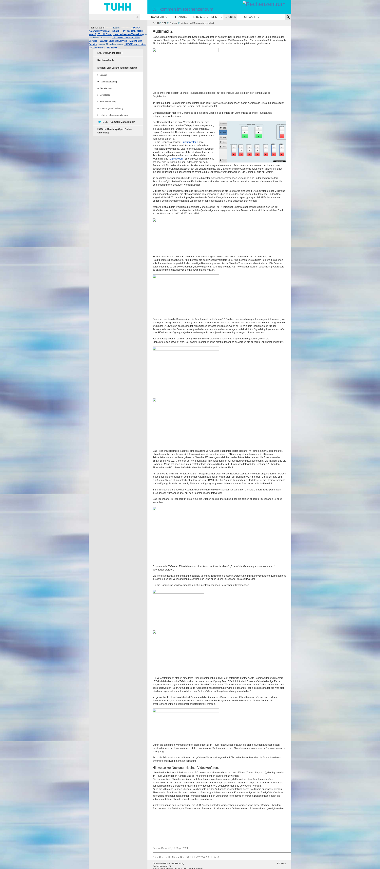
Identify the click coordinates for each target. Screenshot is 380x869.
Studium (230, 17)
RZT (164, 23)
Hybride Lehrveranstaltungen (114, 115)
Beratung (180, 17)
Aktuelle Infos (106, 88)
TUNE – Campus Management (118, 122)
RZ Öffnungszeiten (135, 44)
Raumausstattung (108, 81)
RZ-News (111, 47)
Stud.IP (115, 31)
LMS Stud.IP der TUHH (110, 53)
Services (199, 17)
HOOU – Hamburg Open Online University (114, 131)
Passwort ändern (122, 37)
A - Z (216, 857)
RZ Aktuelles (97, 47)
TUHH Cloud (104, 34)
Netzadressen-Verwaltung (128, 34)
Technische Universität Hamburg (168, 863)
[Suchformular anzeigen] (288, 17)
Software (249, 17)
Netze (215, 17)
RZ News (281, 863)
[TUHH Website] (118, 7)
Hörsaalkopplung (108, 101)
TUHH (156, 23)
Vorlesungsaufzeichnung (111, 108)
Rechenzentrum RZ (162, 866)
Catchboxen (176, 158)
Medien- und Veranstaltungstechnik (117, 67)
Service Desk (160, 848)
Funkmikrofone (190, 142)
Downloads (105, 95)
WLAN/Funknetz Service (112, 41)
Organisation (158, 17)
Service (103, 75)
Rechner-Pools (105, 60)
